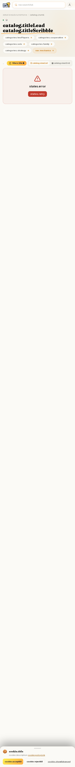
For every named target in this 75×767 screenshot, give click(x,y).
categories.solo (15, 44)
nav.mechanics (44, 50)
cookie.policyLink (36, 755)
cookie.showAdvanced (59, 761)
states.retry (37, 93)
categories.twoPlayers (18, 37)
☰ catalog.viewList (39, 63)
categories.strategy (17, 50)
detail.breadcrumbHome (15, 15)
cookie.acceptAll (13, 761)
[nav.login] (69, 5)
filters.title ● (18, 63)
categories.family (41, 44)
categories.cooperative (52, 37)
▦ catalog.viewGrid (61, 63)
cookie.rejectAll (35, 761)
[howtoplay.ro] (6, 5)
